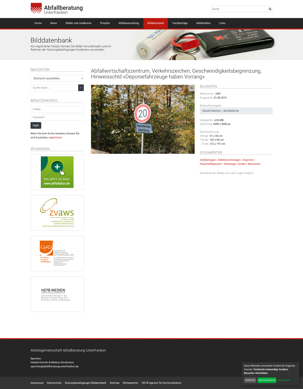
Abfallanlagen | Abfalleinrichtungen (220, 159)
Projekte (105, 23)
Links (222, 23)
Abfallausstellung (129, 23)
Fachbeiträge (180, 23)
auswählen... (285, 380)
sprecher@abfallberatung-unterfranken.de (55, 366)
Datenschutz (54, 382)
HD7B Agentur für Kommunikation (161, 382)
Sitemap (114, 382)
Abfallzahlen (203, 23)
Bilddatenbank (155, 23)
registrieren (55, 137)
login (36, 125)
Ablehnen (250, 380)
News (53, 23)
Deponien (248, 159)
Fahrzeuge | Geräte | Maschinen (242, 164)
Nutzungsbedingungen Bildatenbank (85, 382)
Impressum (37, 382)
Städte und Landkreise (79, 23)
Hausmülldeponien (211, 164)
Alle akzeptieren (266, 380)
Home (38, 23)
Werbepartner (130, 382)
